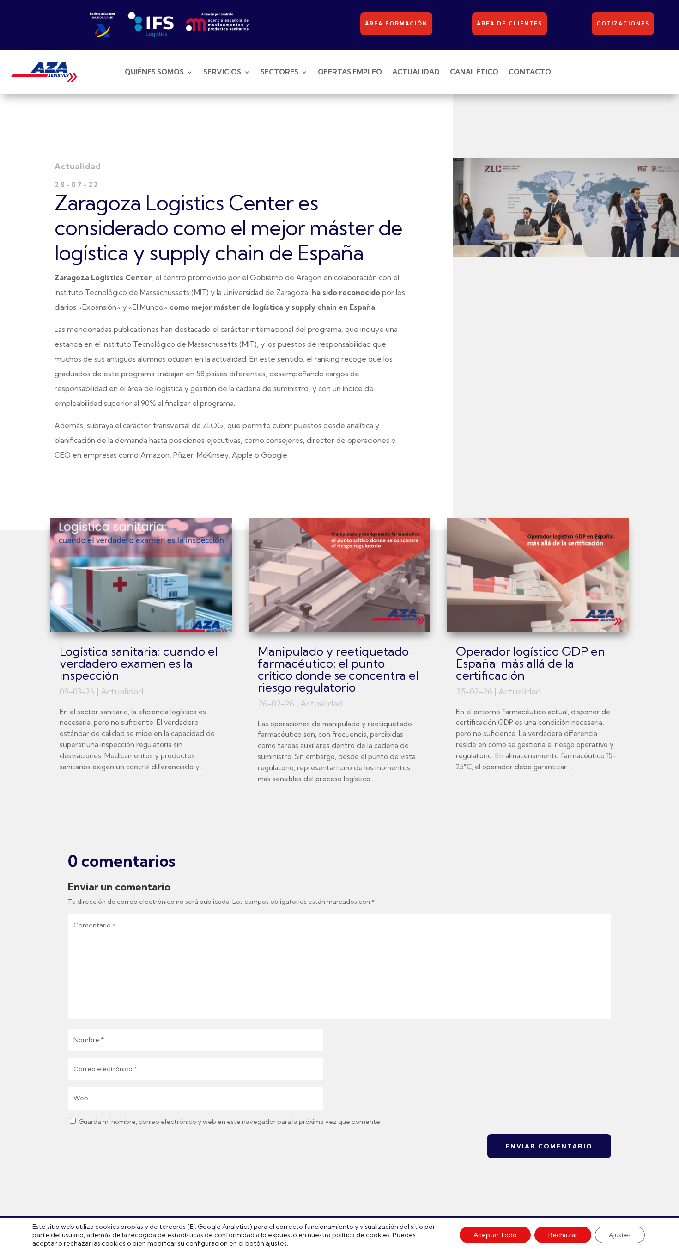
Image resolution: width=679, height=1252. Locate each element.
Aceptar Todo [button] (495, 1235)
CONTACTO (530, 72)
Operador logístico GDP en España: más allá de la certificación (530, 663)
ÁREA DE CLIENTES (509, 23)
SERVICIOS (222, 72)
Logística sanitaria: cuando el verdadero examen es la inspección (139, 663)
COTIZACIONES (622, 23)
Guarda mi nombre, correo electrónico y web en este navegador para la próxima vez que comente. (230, 1121)
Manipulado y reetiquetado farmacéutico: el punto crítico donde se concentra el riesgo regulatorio (338, 669)
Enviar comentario (549, 1146)
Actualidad (122, 691)
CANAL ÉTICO (474, 72)
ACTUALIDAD (416, 72)
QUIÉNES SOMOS (154, 72)
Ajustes (620, 1235)
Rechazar (562, 1235)
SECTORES (279, 72)
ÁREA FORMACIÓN (396, 23)
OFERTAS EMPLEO (350, 72)
